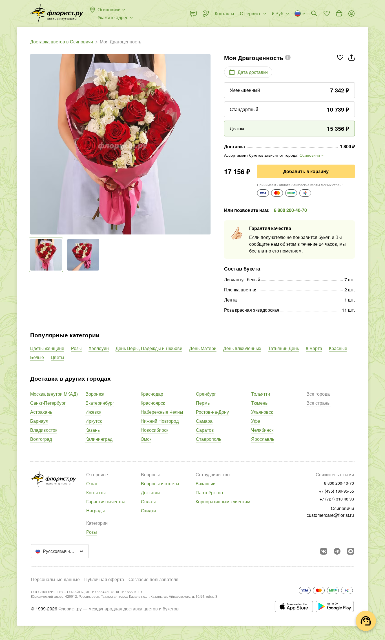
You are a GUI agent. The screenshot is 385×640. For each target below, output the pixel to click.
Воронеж (94, 394)
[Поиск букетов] (314, 13)
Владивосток (43, 430)
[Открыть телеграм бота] (337, 551)
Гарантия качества (105, 501)
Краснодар (152, 394)
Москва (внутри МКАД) (54, 394)
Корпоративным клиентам (223, 501)
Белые (37, 357)
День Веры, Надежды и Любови (149, 348)
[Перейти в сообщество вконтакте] (323, 551)
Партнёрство (209, 492)
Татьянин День (283, 348)
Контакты (96, 492)
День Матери (202, 348)
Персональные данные (55, 579)
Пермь (203, 403)
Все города (318, 394)
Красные (338, 348)
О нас (92, 483)
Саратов (205, 430)
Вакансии (206, 483)
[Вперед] (207, 144)
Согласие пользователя (153, 579)
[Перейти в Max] (350, 551)
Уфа (255, 421)
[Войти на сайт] (351, 13)
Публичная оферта (104, 579)
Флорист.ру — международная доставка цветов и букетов (118, 608)
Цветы (57, 357)
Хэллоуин (98, 348)
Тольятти (260, 394)
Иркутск (93, 421)
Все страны (318, 403)
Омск (146, 439)
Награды (95, 510)
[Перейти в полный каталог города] (56, 13)
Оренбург (206, 394)
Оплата (148, 501)
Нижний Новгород (160, 421)
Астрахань (41, 412)
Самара (204, 421)
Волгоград (41, 439)
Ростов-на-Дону (212, 412)
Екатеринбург (99, 403)
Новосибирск (154, 430)
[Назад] (33, 144)
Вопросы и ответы (160, 483)
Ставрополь (208, 439)
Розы (76, 348)
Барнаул (39, 421)
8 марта (314, 348)
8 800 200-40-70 (290, 210)
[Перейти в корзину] (339, 13)
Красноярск (153, 403)
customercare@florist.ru (330, 515)
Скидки (148, 510)
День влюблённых (242, 348)
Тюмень (259, 403)
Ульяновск (262, 412)
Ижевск (93, 412)
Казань (92, 430)
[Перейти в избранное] (326, 13)
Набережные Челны (162, 412)
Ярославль (262, 439)
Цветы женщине (47, 348)
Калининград (98, 439)
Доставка (150, 492)
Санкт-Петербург (48, 403)
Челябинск (262, 430)
